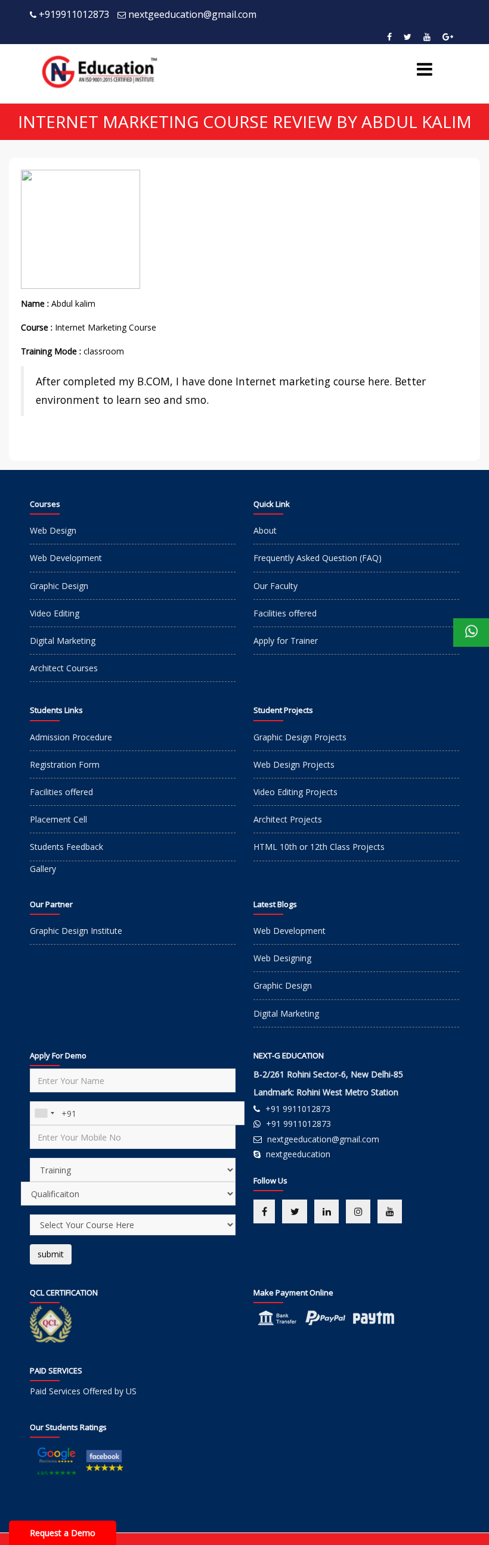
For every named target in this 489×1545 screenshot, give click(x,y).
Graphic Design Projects (299, 737)
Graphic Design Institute (76, 930)
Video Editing (54, 613)
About (265, 530)
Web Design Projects (294, 764)
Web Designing (282, 958)
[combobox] (44, 1113)
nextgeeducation (298, 1154)
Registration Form (65, 764)
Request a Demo (62, 1532)
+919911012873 (74, 14)
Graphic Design (59, 585)
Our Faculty (275, 585)
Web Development (66, 557)
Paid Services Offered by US (83, 1391)
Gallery (43, 868)
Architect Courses (64, 668)
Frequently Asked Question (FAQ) (317, 557)
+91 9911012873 (297, 1108)
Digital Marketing (62, 640)
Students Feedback (66, 846)
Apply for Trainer (285, 640)
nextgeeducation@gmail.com (192, 14)
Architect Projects (287, 819)
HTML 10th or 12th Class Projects (319, 846)
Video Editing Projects (295, 792)
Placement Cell (58, 819)
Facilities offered (285, 613)
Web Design (53, 530)
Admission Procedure (71, 737)
